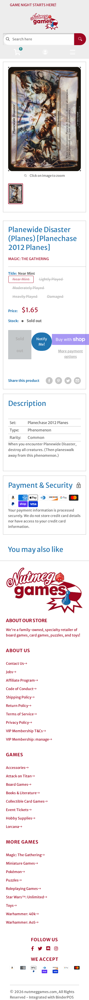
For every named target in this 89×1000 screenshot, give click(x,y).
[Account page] (45, 52)
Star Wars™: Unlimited (25, 897)
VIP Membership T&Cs (24, 731)
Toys (10, 905)
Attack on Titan (19, 776)
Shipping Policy (18, 697)
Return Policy (17, 705)
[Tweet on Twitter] (68, 380)
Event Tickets (17, 810)
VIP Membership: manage (27, 739)
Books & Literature (21, 793)
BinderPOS (65, 997)
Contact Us (15, 663)
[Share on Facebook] (49, 380)
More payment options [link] (70, 354)
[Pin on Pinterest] (58, 380)
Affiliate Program (20, 680)
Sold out (20, 344)
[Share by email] (77, 380)
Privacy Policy (17, 722)
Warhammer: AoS (20, 922)
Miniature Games (20, 863)
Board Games (17, 784)
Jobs (9, 672)
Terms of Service (20, 714)
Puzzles (12, 880)
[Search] (80, 39)
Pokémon (14, 872)
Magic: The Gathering (28, 259)
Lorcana (12, 826)
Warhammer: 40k (21, 914)
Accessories (15, 767)
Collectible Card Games (25, 801)
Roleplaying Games (22, 888)
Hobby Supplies (19, 818)
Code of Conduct (19, 689)
